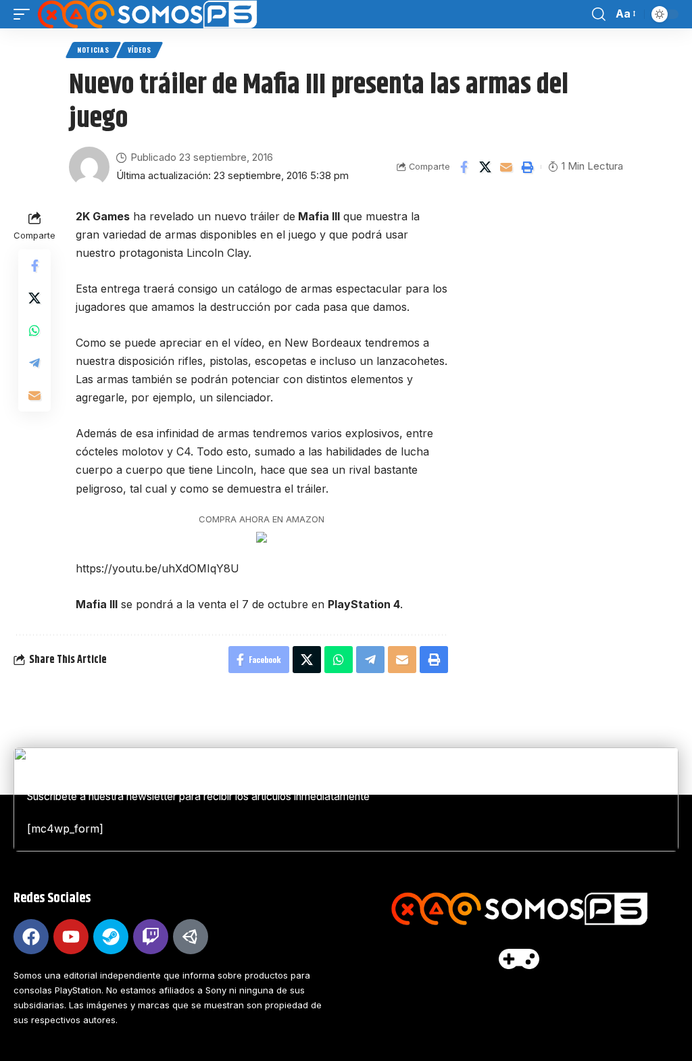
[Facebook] (31, 936)
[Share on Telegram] (34, 363)
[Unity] (190, 936)
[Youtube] (71, 936)
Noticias (93, 50)
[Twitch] (150, 936)
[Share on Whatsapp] (34, 330)
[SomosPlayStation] (146, 14)
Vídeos (139, 50)
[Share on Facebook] (464, 167)
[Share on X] (485, 167)
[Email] (506, 167)
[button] (25, 14)
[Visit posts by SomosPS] (89, 167)
